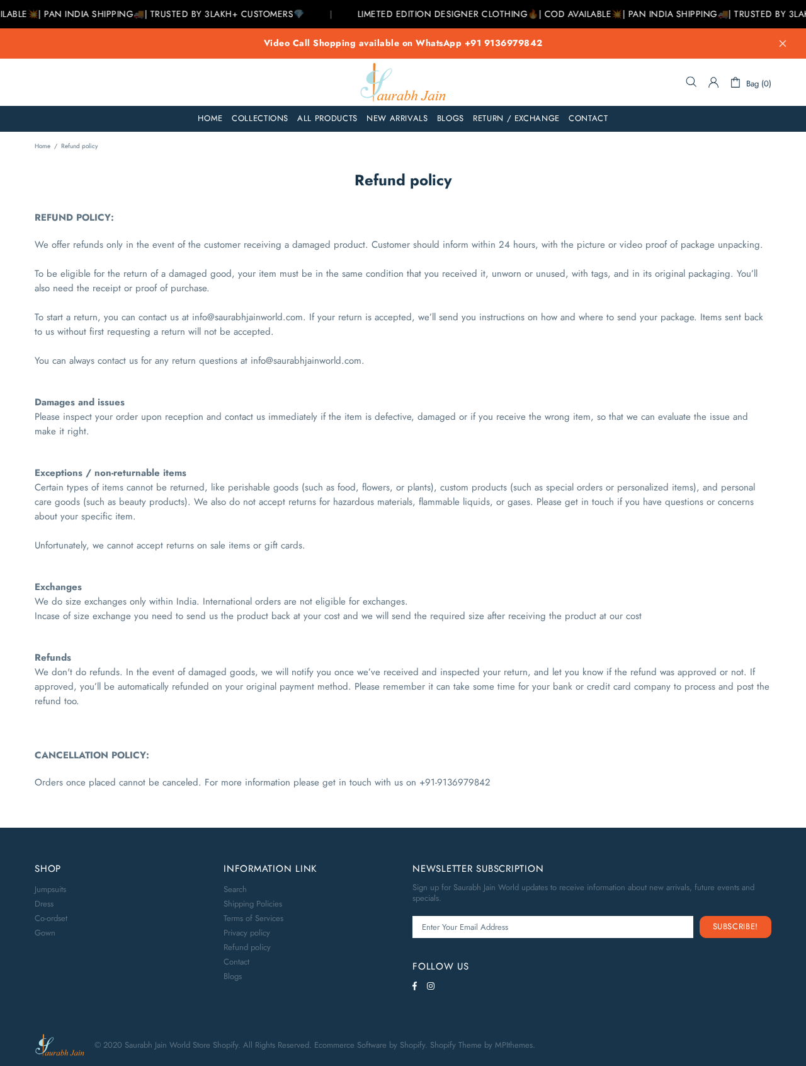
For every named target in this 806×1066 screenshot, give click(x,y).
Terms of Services (253, 918)
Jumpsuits (50, 889)
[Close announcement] (782, 43)
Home (42, 146)
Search (235, 889)
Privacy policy (247, 932)
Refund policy (247, 947)
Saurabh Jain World (403, 82)
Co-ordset (51, 918)
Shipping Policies (253, 903)
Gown (45, 932)
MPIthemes (514, 1045)
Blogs (233, 976)
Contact (236, 961)
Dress (44, 903)
